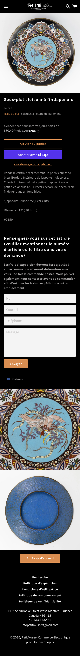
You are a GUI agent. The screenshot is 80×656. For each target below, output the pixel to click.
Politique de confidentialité (40, 601)
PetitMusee (29, 637)
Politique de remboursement (40, 595)
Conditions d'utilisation (40, 589)
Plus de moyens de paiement (33, 164)
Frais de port (12, 114)
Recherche (40, 577)
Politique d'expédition (40, 583)
